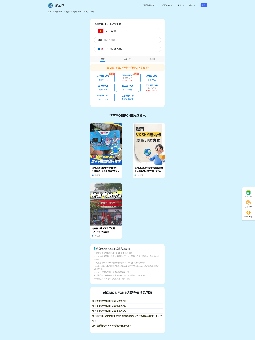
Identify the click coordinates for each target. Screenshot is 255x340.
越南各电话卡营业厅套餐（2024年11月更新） (103, 230)
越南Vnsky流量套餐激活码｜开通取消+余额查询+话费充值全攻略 (106, 170)
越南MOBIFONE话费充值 (83, 12)
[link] (50, 12)
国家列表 (58, 12)
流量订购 (127, 59)
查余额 (152, 59)
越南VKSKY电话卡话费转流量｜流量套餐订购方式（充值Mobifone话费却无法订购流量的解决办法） (149, 170)
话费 (103, 59)
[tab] (102, 59)
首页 (50, 12)
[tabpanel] (127, 82)
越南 (68, 12)
